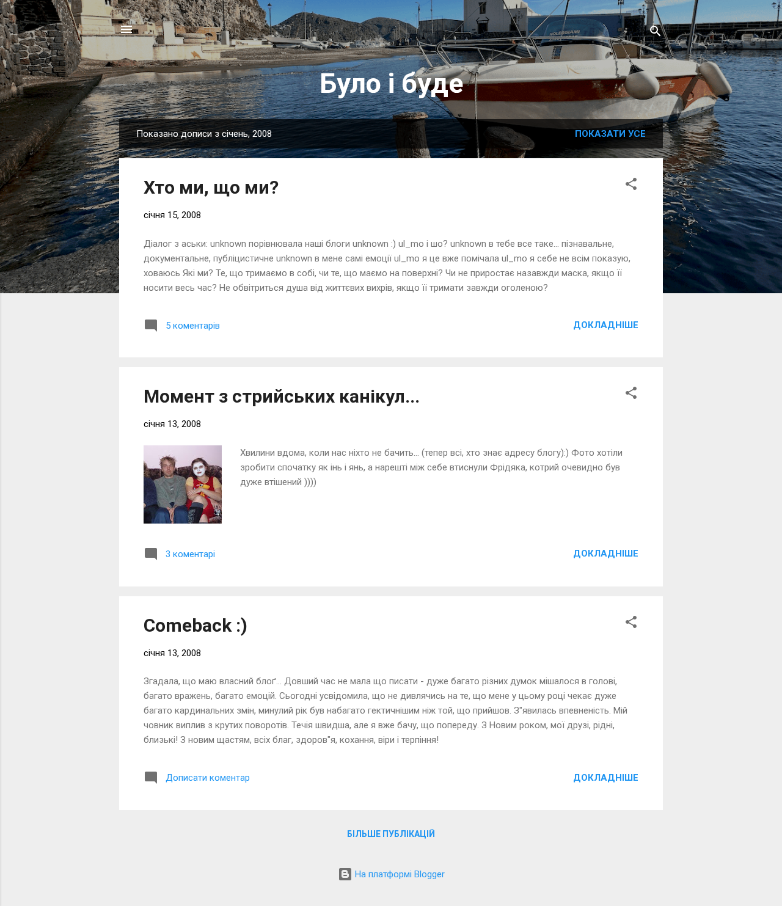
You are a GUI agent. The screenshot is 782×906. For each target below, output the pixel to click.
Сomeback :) (195, 625)
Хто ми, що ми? (211, 187)
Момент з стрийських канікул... (282, 396)
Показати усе (610, 133)
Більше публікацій (391, 834)
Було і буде (391, 83)
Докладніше (605, 325)
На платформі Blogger (399, 874)
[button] (631, 186)
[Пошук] (655, 33)
